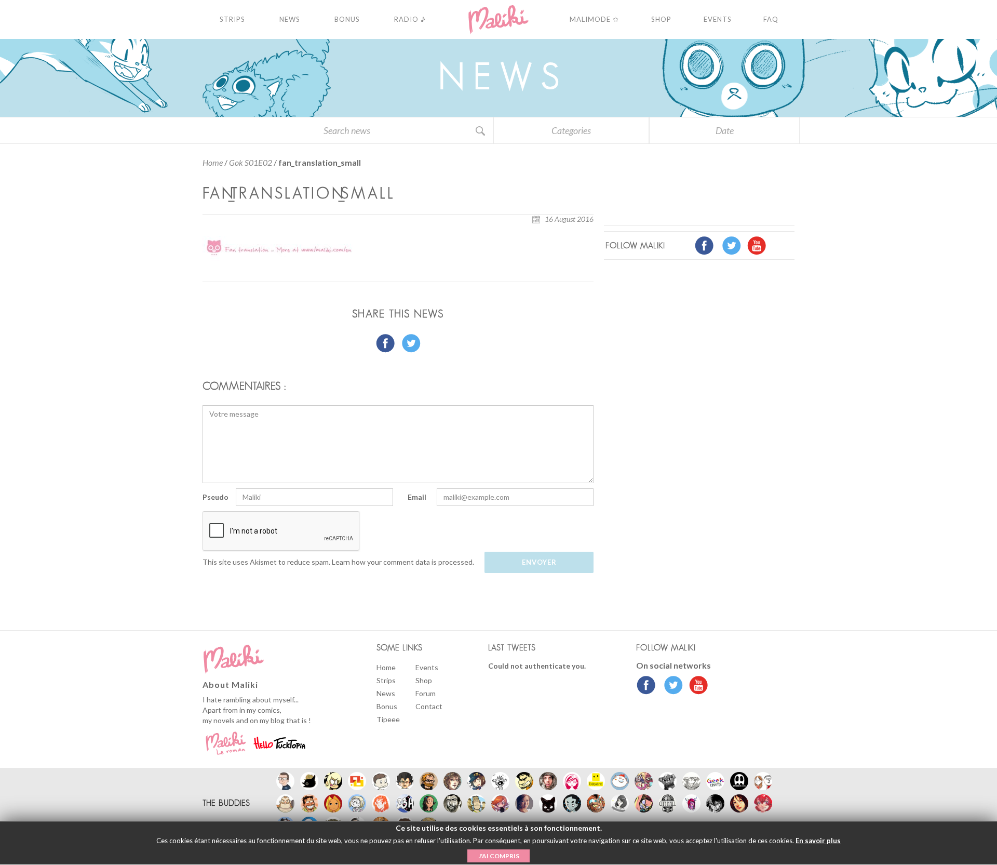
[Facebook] (646, 686)
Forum (425, 693)
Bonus (386, 706)
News (385, 693)
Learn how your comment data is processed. (403, 561)
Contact (428, 706)
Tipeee (388, 719)
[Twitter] (670, 686)
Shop (423, 680)
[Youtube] (696, 686)
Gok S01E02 (250, 162)
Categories (571, 130)
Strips (386, 680)
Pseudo (215, 497)
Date (725, 130)
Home (213, 162)
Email (417, 497)
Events (426, 667)
